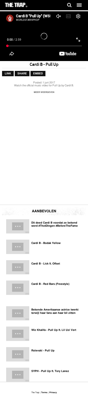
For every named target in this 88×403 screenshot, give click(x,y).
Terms (44, 392)
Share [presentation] (22, 73)
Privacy (53, 392)
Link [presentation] (8, 73)
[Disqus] (44, 150)
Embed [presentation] (38, 73)
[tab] (8, 73)
